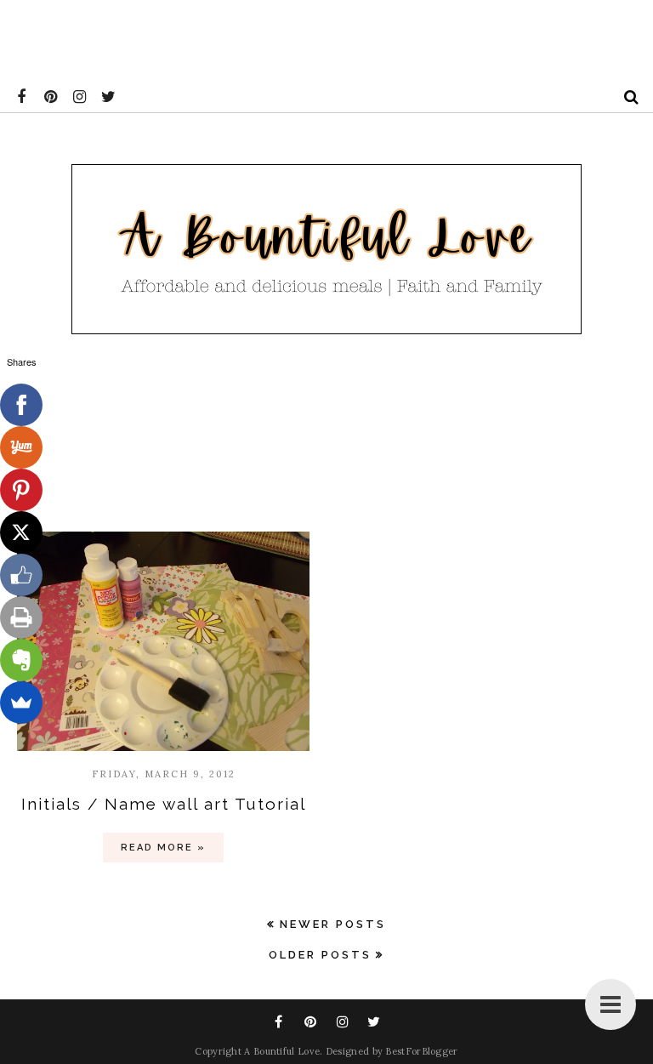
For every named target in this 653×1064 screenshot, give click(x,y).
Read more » (163, 847)
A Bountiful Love (282, 1051)
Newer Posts (333, 924)
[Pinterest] (21, 490)
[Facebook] (21, 405)
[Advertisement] (309, 38)
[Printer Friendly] (21, 617)
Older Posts (320, 954)
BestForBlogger (421, 1051)
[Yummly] (21, 447)
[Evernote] (21, 660)
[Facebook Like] (21, 575)
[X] (21, 532)
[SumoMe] (21, 702)
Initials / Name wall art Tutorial (163, 803)
